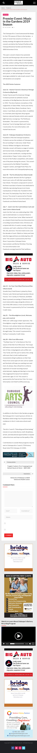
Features (5, 14)
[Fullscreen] (33, 644)
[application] (18, 636)
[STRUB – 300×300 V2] (18, 723)
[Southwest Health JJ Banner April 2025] (18, 455)
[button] (18, 636)
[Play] (4, 644)
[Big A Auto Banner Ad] (18, 267)
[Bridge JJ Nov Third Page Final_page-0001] (18, 557)
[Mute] (30, 644)
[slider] (17, 643)
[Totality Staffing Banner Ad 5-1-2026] (18, 596)
